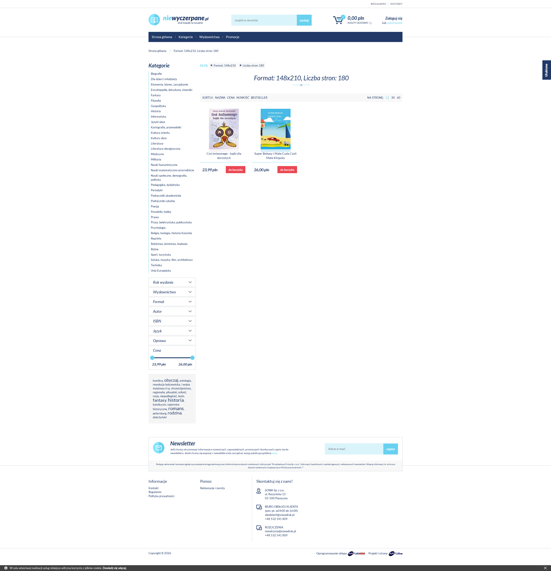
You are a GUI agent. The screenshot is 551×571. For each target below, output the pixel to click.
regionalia (159, 392)
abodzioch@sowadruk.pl (279, 515)
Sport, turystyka (161, 254)
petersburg (159, 413)
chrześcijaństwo (181, 388)
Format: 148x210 (225, 65)
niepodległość (168, 396)
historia (176, 400)
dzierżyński (160, 417)
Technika (156, 265)
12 (387, 97)
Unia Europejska (161, 270)
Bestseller (259, 97)
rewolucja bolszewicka (166, 384)
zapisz (390, 449)
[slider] (152, 358)
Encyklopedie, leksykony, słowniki (171, 90)
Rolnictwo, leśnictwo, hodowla (169, 244)
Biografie (156, 73)
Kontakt (396, 3)
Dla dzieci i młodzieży (164, 79)
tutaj (274, 453)
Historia (156, 111)
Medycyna (157, 154)
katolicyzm (159, 404)
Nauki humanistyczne (164, 164)
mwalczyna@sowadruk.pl (280, 531)
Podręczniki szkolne (163, 201)
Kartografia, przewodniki (166, 127)
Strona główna (162, 37)
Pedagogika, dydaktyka (165, 185)
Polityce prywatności (291, 467)
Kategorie (186, 37)
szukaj (304, 20)
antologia (185, 380)
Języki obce (158, 122)
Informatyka (158, 116)
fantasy (160, 400)
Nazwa (220, 97)
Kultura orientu (160, 132)
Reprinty (156, 238)
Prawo (155, 217)
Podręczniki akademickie (166, 195)
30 (393, 97)
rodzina (175, 412)
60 (398, 97)
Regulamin (378, 3)
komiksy (158, 380)
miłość (182, 392)
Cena (231, 97)
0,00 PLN (356, 18)
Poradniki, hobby (161, 211)
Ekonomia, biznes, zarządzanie (169, 84)
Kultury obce (159, 138)
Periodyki (157, 190)
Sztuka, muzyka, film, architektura (172, 259)
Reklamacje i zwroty (212, 488)
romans (176, 408)
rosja (156, 396)
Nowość (243, 97)
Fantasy (156, 95)
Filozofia (156, 100)
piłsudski (171, 392)
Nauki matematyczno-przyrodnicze (172, 170)
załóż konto (394, 23)
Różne (154, 249)
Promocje (232, 37)
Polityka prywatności (161, 496)
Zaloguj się (393, 18)
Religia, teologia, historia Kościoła (171, 233)
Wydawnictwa (209, 37)
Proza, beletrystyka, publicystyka (171, 222)
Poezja (155, 206)
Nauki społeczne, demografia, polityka (169, 177)
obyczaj (171, 380)
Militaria (156, 159)
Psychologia (158, 227)
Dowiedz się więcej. (115, 568)
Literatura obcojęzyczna (165, 148)
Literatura (157, 143)
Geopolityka (158, 106)
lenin (181, 396)
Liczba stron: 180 (253, 65)
